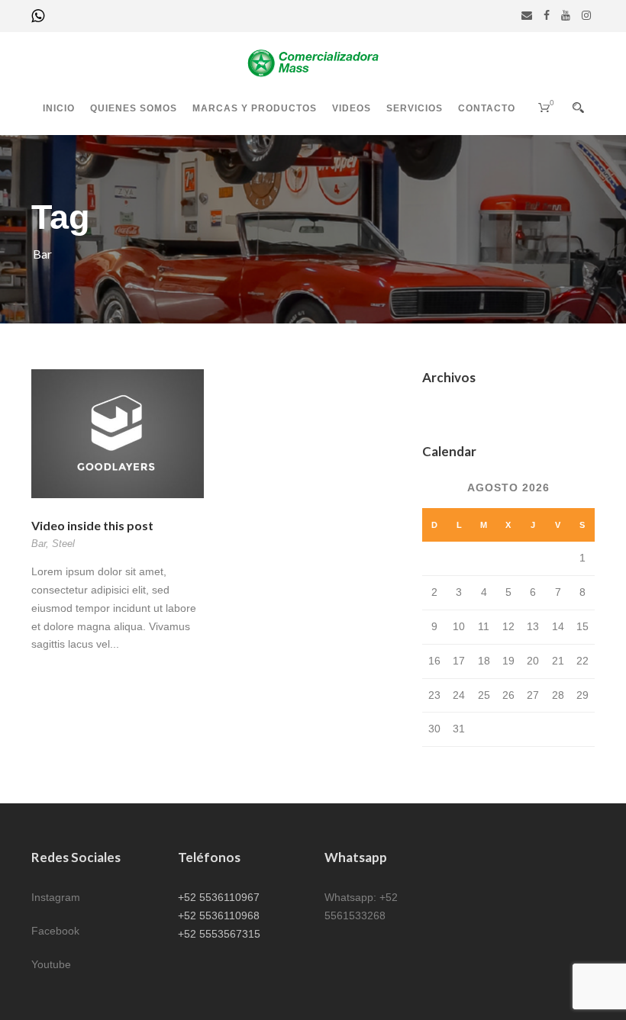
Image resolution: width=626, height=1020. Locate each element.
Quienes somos (133, 108)
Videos (351, 108)
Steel (63, 543)
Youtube (51, 964)
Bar (38, 543)
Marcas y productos (254, 108)
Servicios (414, 108)
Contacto (486, 108)
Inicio (59, 108)
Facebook (55, 931)
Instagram (55, 897)
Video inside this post (92, 525)
